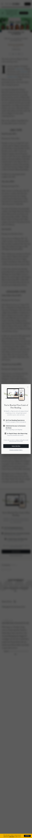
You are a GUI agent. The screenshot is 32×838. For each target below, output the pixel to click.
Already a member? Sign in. (16, 450)
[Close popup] (27, 387)
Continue (27, 835)
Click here (11, 836)
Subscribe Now (16, 446)
